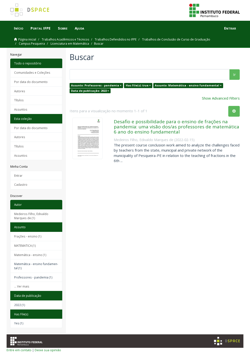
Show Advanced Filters (221, 98)
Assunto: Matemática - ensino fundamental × (188, 85)
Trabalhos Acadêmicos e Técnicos (65, 39)
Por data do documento (31, 82)
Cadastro (20, 184)
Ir (234, 74)
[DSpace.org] (227, 341)
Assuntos (20, 109)
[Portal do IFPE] (214, 10)
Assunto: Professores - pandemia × (96, 85)
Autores (19, 91)
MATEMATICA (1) (25, 245)
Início (18, 28)
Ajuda (79, 28)
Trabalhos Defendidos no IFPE (115, 39)
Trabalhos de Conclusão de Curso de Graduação (176, 39)
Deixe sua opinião (48, 350)
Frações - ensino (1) (28, 236)
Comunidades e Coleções (32, 72)
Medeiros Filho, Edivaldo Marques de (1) (31, 216)
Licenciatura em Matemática (70, 43)
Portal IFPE (41, 28)
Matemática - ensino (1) (30, 255)
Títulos (19, 100)
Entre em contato (19, 350)
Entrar (18, 175)
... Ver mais (21, 286)
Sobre (62, 28)
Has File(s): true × (138, 85)
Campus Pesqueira (32, 43)
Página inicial (27, 39)
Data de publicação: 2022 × (90, 91)
